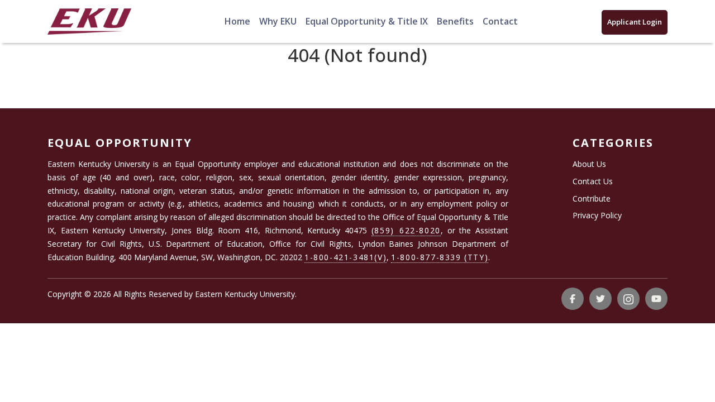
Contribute (592, 198)
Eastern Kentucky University (245, 294)
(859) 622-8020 (406, 230)
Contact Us (593, 181)
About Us (589, 164)
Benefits (455, 21)
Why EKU (278, 21)
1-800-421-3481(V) (345, 257)
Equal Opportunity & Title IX (367, 21)
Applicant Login (634, 22)
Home (237, 21)
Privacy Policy (597, 215)
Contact (500, 21)
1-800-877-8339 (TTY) (439, 257)
